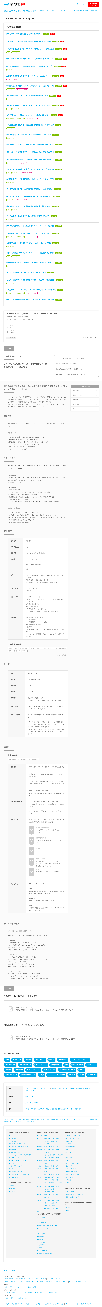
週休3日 (52, 1059)
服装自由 (40, 1239)
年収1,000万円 (40, 1059)
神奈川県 (47, 1152)
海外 (27, 1096)
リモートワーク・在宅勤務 (56, 1075)
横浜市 (47, 1157)
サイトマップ (29, 1304)
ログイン (83, 4)
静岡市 (47, 1174)
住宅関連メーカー (71, 1144)
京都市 (47, 1182)
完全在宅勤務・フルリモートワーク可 (48, 1225)
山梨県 (52, 1160)
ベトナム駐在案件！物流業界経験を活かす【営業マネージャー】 (29, 66)
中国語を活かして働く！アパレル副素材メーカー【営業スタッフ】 (30, 86)
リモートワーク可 (43, 1228)
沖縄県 (53, 1205)
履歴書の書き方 (9, 1279)
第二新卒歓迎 (42, 1217)
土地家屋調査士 (56, 1065)
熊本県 (47, 1203)
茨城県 (47, 1146)
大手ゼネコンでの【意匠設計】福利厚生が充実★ (24, 34)
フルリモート (91, 1065)
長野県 (58, 1160)
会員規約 (7, 1304)
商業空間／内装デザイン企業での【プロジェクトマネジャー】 (28, 105)
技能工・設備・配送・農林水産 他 (19, 1174)
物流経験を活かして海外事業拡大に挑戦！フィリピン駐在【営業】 (30, 179)
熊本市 (59, 1208)
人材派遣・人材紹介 (32, 1103)
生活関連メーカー (71, 1146)
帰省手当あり (77, 1109)
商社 (67, 1149)
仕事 (34, 1281)
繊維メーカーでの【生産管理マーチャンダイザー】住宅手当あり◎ (30, 59)
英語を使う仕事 (67, 1109)
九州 (39, 1200)
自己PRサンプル (33, 1279)
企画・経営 (13, 1138)
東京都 (58, 1149)
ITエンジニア (26, 10)
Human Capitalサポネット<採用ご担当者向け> (79, 1304)
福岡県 (47, 1200)
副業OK (40, 1231)
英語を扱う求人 (22, 1298)
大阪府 (58, 1177)
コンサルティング (71, 1169)
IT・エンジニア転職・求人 (12, 1292)
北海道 (40, 1135)
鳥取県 (47, 1186)
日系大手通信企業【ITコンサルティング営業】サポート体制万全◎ (30, 49)
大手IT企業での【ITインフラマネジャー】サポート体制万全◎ (28, 135)
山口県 (52, 1189)
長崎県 (58, 1200)
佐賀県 (52, 1200)
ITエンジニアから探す (15, 10)
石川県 (52, 1166)
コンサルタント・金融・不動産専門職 (20, 1155)
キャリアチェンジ (41, 1065)
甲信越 (40, 1160)
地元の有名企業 (11, 1065)
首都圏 (40, 1149)
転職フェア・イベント (62, 1281)
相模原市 (58, 1157)
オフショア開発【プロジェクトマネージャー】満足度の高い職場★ (30, 253)
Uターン (58, 1279)
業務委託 (12, 1191)
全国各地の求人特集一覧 (72, 1197)
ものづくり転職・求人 (28, 1292)
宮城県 (58, 1138)
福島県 (58, 1141)
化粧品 (82, 1069)
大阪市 (52, 1182)
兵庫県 (47, 1180)
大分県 (52, 1203)
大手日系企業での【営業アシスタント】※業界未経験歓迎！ (28, 115)
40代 (7, 1059)
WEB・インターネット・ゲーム (19, 1160)
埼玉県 (47, 1149)
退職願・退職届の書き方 (11, 1281)
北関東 (40, 1146)
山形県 (52, 1141)
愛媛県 (58, 1194)
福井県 (58, 1166)
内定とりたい (63, 1059)
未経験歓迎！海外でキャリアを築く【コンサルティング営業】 (28, 233)
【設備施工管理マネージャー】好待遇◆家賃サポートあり (27, 95)
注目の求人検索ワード (28, 1075)
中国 (39, 1186)
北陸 (39, 1166)
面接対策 (40, 1281)
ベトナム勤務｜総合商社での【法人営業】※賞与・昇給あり (28, 216)
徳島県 (47, 1194)
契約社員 (12, 1188)
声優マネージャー (49, 1069)
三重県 (47, 1171)
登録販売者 (19, 1069)
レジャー (68, 1155)
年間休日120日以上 (32, 1109)
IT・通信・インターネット (73, 1135)
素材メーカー (69, 1141)
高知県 (47, 1197)
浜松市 (52, 1174)
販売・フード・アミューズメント (19, 1144)
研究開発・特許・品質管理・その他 (40, 10)
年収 (22, 1281)
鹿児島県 (47, 1205)
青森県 (47, 1138)
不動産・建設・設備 (71, 1171)
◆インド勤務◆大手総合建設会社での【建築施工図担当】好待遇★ (30, 299)
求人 (11, 1287)
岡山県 (58, 1186)
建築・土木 (13, 1169)
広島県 (47, 1189)
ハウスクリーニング (33, 1069)
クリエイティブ (14, 1157)
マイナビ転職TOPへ (11, 1270)
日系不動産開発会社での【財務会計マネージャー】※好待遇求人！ (30, 159)
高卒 (67, 1213)
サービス (68, 1152)
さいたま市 (48, 1155)
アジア (31, 1096)
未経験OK (41, 1245)
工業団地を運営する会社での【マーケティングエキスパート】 (28, 76)
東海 (39, 1169)
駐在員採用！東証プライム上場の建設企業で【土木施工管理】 (28, 206)
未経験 (82, 1075)
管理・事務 (13, 1141)
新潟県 (47, 1160)
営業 (11, 1135)
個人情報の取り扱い (17, 1304)
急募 (39, 1220)
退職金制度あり (42, 1236)
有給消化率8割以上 (43, 1222)
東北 (39, 1138)
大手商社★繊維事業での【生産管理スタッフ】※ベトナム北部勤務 (30, 226)
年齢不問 (29, 1059)
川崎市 (52, 1157)
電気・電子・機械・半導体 (17, 1166)
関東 (66, 1065)
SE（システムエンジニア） (80, 1059)
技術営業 (8, 1069)
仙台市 (47, 1144)
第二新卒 (72, 1075)
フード (68, 1160)
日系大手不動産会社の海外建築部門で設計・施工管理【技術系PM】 (30, 280)
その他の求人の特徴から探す (46, 1253)
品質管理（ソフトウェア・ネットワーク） (61, 10)
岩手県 (52, 1138)
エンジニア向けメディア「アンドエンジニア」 (83, 1281)
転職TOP (6, 10)
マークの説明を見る (62, 655)
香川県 (52, 1194)
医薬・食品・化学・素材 (17, 1171)
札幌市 (47, 1135)
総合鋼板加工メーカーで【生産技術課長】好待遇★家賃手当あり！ (30, 144)
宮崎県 (58, 1203)
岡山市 (47, 1192)
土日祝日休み (92, 1075)
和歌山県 (58, 1180)
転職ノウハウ (49, 1281)
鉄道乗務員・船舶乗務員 (67, 1069)
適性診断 (50, 1279)
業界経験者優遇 (57, 1109)
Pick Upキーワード (20, 1287)
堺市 (57, 1182)
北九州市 (47, 1208)
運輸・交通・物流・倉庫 (72, 1174)
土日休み (68, 1207)
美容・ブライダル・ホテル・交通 (19, 1146)
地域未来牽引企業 (25, 1065)
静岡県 (52, 1169)
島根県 (52, 1186)
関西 (39, 1177)
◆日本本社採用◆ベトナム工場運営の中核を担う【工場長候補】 (29, 189)
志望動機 (43, 1279)
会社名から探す (70, 1191)
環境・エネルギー (71, 1177)
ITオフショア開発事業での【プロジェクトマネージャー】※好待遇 (30, 169)
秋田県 (47, 1141)
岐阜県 (47, 1169)
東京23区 (60, 1155)
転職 (6, 1287)
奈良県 (52, 1180)
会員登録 (93, 4)
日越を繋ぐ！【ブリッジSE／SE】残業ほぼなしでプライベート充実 (31, 290)
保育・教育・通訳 (15, 1152)
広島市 (52, 1192)
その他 (68, 1182)
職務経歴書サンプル (21, 1279)
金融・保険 (69, 1166)
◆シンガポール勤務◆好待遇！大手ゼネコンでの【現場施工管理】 (30, 152)
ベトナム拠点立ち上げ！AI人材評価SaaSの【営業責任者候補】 (29, 196)
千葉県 (52, 1149)
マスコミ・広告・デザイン (73, 1163)
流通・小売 (69, 1157)
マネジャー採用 (42, 1250)
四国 (39, 1194)
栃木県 (52, 1146)
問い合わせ (39, 1304)
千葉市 (54, 1155)
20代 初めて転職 (77, 1065)
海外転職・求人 (53, 1292)
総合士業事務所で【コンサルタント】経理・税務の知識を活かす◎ (30, 262)
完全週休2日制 (42, 1234)
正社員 (42, 1075)
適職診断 (28, 1281)
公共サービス (14, 1177)
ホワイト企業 (17, 1059)
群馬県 (58, 1146)
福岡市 (53, 1208)
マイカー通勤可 (42, 1242)
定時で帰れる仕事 (11, 1075)
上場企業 (40, 1247)
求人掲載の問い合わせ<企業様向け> (54, 1304)
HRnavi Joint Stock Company (81, 10)
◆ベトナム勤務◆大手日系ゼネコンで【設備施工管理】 (26, 272)
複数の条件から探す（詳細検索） (75, 1194)
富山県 (47, 1166)
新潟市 (47, 1163)
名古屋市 (58, 1174)
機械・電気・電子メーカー (73, 1138)
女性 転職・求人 (41, 1292)
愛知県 (58, 1169)
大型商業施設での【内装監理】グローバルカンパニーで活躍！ (28, 243)
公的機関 (68, 1180)
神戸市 (62, 1182)
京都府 (52, 1177)
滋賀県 (47, 1177)
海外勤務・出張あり (44, 1109)
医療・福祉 (13, 1149)
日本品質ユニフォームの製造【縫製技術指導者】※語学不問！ (28, 41)
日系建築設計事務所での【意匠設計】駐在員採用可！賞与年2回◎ (30, 125)
